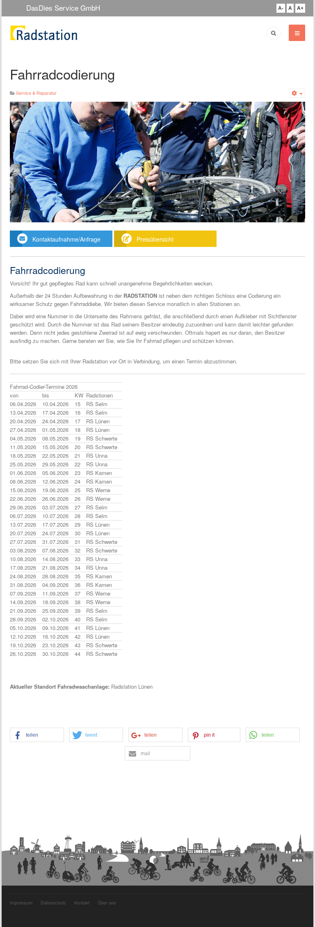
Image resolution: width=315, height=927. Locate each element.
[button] (37, 735)
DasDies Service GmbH (63, 7)
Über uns (107, 902)
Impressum (21, 902)
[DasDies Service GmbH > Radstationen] (44, 33)
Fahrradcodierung (62, 73)
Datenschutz (53, 902)
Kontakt (81, 902)
